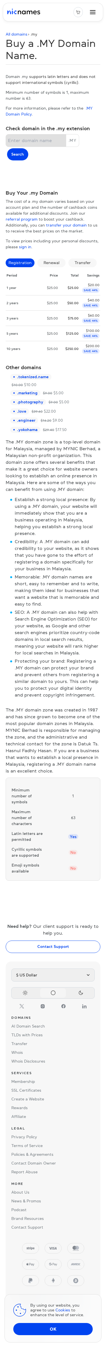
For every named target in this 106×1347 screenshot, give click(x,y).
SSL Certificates (26, 1090)
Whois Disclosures (28, 1061)
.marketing (27, 393)
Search (17, 154)
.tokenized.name (33, 377)
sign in (25, 247)
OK (53, 1329)
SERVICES (21, 1073)
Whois (17, 1052)
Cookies (62, 1310)
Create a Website (27, 1099)
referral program (22, 219)
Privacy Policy (24, 1137)
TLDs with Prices (27, 1035)
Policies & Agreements (32, 1154)
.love (21, 411)
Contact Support (53, 946)
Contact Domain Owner (33, 1163)
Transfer (19, 1044)
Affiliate (18, 1116)
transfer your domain (66, 225)
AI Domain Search (28, 1026)
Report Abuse (24, 1172)
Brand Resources (27, 1218)
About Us (20, 1192)
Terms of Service (27, 1146)
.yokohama (27, 430)
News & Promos (26, 1201)
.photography (30, 402)
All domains (16, 34)
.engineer (26, 420)
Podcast (19, 1210)
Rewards (19, 1108)
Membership (23, 1081)
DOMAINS (21, 1017)
